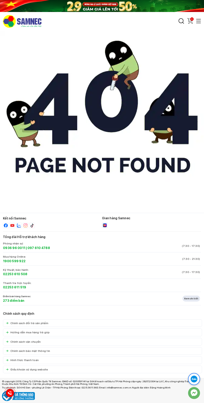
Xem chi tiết (191, 298)
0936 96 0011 (14, 248)
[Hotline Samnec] (9, 394)
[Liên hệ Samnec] (194, 393)
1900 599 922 (14, 261)
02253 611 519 (14, 287)
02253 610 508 (15, 274)
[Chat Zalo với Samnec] (194, 379)
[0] (190, 23)
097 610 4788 (38, 248)
